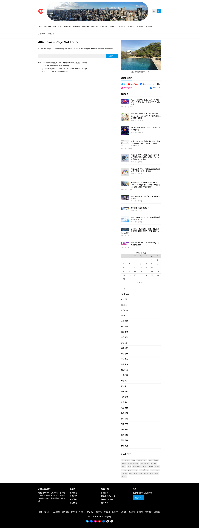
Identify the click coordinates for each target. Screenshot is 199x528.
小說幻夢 (124, 343)
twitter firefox (144, 470)
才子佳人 (124, 359)
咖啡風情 (124, 332)
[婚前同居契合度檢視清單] (125, 208)
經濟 (151, 473)
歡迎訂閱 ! (138, 498)
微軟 (130, 473)
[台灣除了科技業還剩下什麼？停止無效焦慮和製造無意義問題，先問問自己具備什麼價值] (125, 230)
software (124, 310)
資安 (156, 473)
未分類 (123, 386)
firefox (124, 463)
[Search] (159, 11)
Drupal (156, 460)
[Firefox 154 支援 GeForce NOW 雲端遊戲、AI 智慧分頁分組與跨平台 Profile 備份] (125, 101)
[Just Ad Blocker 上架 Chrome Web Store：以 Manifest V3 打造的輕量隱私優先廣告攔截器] (125, 117)
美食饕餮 (124, 413)
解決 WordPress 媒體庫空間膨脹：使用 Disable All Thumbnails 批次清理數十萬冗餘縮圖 (145, 143)
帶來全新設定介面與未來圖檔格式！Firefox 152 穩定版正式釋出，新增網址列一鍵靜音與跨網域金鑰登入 (145, 185)
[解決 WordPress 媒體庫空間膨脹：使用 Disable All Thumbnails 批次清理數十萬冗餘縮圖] (125, 143)
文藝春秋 (124, 375)
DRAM (150, 460)
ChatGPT (139, 460)
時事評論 (124, 381)
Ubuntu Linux (155, 470)
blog (123, 289)
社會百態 (124, 402)
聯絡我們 (73, 503)
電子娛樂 (124, 440)
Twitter (135, 470)
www (123, 316)
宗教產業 (124, 337)
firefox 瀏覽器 (144, 463)
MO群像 (124, 299)
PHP (129, 470)
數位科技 (124, 370)
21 (146, 271)
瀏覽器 (146, 473)
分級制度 (124, 473)
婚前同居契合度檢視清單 (140, 208)
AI (122, 460)
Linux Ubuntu (137, 466)
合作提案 (104, 503)
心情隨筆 (124, 354)
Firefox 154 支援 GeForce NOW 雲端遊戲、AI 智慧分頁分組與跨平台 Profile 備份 (145, 102)
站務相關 (124, 408)
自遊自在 (124, 424)
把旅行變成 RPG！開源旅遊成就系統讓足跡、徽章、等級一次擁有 (145, 170)
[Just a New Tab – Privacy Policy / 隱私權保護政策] (125, 243)
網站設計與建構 (107, 499)
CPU (145, 460)
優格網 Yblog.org (105, 517)
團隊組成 (73, 496)
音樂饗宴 (124, 446)
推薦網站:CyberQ (108, 496)
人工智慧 (124, 321)
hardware (125, 294)
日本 (135, 473)
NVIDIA (151, 466)
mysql (145, 466)
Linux (129, 466)
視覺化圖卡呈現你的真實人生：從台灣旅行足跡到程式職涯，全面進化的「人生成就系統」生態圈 (145, 157)
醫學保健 (124, 435)
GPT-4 (123, 466)
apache (127, 460)
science (124, 305)
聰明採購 (124, 419)
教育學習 (124, 364)
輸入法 (124, 477)
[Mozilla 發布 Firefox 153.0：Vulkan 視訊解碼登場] (125, 130)
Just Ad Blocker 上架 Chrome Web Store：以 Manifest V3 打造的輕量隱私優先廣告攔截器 (146, 116)
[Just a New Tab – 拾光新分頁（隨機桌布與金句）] (125, 198)
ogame (157, 466)
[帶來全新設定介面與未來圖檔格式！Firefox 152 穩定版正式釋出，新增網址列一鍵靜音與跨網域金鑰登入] (125, 184)
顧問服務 (104, 493)
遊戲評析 (124, 429)
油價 (140, 473)
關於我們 (73, 493)
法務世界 (124, 397)
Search (112, 56)
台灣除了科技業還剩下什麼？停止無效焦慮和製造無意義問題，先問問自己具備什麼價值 (140, 231)
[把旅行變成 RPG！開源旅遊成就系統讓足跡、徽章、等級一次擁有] (125, 172)
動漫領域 (124, 327)
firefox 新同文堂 (133, 463)
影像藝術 (124, 348)
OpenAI (124, 470)
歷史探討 (124, 392)
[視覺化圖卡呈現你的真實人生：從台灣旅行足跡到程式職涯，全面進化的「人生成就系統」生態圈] (125, 158)
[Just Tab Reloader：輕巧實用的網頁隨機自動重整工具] (125, 219)
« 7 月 (139, 282)
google (153, 463)
